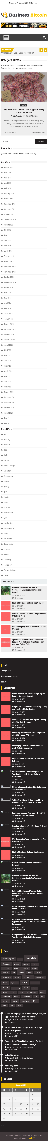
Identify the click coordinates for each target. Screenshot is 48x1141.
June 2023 (7, 355)
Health (6, 497)
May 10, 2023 (19, 779)
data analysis (6, 968)
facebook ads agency (9, 676)
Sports (6, 554)
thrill (35, 996)
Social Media (8, 544)
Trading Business (10, 570)
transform (25, 1001)
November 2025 (9, 209)
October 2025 (9, 214)
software (7, 549)
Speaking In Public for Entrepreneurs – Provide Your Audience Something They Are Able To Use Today (28, 641)
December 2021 (9, 397)
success (16, 996)
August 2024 (8, 287)
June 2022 (7, 376)
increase (17, 977)
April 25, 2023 (19, 792)
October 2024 (9, 277)
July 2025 (7, 230)
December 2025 (9, 204)
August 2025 (8, 225)
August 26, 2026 (20, 899)
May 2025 (7, 240)
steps (42, 992)
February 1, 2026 (12, 1069)
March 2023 (8, 371)
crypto (6, 460)
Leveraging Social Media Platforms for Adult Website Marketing (27, 747)
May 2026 (7, 183)
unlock (4, 1005)
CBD (5, 450)
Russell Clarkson (32, 116)
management (35, 983)
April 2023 (7, 366)
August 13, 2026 (20, 927)
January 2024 (9, 324)
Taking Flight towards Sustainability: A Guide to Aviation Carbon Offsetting (27, 801)
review (13, 992)
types (35, 1001)
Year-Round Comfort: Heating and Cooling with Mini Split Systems (29, 721)
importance (7, 977)
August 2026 (8, 167)
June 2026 (7, 178)
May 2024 (7, 303)
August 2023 (8, 345)
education (7, 471)
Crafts (23, 105)
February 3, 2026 (12, 1058)
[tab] (9, 581)
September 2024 (10, 282)
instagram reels (40, 977)
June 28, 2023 (19, 764)
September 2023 (10, 340)
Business (7, 445)
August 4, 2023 (20, 738)
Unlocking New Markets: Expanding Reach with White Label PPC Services (28, 734)
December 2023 (9, 329)
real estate (8, 539)
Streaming (7, 560)
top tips (5, 1001)
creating (35, 964)
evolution (16, 968)
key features (14, 983)
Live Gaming (8, 523)
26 (15, 1114)
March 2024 (8, 314)
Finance (6, 481)
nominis (4, 682)
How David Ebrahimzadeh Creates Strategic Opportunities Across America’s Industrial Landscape (29, 921)
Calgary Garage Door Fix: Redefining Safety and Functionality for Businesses (29, 708)
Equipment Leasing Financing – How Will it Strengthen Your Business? (29, 814)
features (34, 968)
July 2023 (7, 350)
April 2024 (7, 308)
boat (5, 434)
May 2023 (7, 361)
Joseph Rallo (6, 671)
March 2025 (8, 251)
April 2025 (7, 246)
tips (42, 996)
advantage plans (8, 959)
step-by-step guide (31, 992)
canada (16, 964)
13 (21, 1104)
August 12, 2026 (20, 940)
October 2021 (9, 408)
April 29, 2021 (19, 606)
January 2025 (9, 261)
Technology (8, 565)
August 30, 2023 (20, 699)
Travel (6, 575)
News (6, 533)
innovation (28, 977)
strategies (6, 996)
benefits (31, 958)
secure (21, 992)
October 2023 (9, 334)
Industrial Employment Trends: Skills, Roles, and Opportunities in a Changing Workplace (27, 893)
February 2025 (9, 256)
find (14, 972)
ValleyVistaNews (12, 1055)
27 (21, 1114)
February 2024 (9, 319)
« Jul (3, 1125)
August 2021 (8, 413)
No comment (19, 598)
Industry (7, 507)
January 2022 (9, 392)
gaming (6, 486)
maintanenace (9, 528)
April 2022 (7, 387)
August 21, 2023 (20, 725)
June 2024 (7, 298)
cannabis (26, 964)
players (35, 988)
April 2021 (7, 423)
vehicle (19, 1005)
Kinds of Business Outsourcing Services (28, 603)
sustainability (26, 996)
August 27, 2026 (20, 595)
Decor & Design (9, 466)
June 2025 (7, 235)
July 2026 (7, 172)
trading (15, 1001)
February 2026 (9, 193)
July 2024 (7, 293)
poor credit (5, 992)
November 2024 (9, 272)
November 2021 (9, 402)
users (12, 1005)
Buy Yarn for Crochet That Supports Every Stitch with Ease (24, 111)
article (19, 959)
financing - (5, 972)
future (21, 972)
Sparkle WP (31, 1138)
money (5, 988)
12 (15, 1104)
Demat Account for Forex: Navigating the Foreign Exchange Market (28, 695)
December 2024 (9, 267)
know (24, 982)
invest (5, 983)
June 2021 (7, 418)
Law (5, 518)
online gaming (16, 988)
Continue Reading (37, 132)
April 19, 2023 (19, 805)
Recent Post (9, 581)
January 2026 (9, 199)
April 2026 (7, 188)
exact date (25, 968)
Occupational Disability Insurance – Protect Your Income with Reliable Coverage (29, 936)
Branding (7, 439)
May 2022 (7, 381)
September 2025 (10, 220)
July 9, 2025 (17, 116)
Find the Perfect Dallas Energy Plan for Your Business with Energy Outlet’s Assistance (27, 774)
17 (4, 1109)
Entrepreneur (8, 476)
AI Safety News (11, 1065)
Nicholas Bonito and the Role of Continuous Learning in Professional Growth (26, 589)
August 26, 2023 (20, 712)
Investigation (8, 513)
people (26, 988)
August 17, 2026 (20, 912)
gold (5, 492)
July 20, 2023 (19, 751)
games (30, 972)
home (6, 502)
